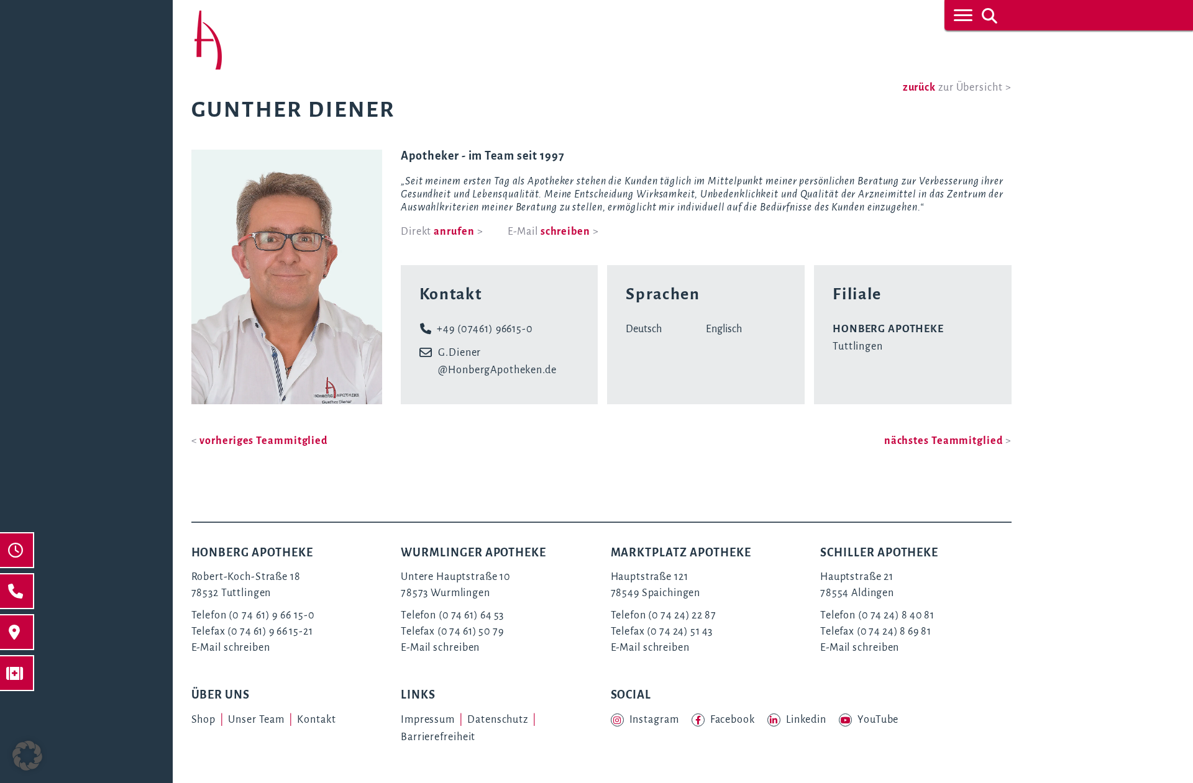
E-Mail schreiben (230, 647)
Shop (203, 719)
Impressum (428, 719)
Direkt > (442, 231)
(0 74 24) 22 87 (682, 615)
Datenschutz (497, 719)
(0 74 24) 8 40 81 (896, 615)
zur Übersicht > (957, 87)
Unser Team (256, 719)
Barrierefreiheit (438, 737)
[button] (27, 755)
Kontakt (316, 719)
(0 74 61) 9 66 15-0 (271, 615)
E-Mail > (553, 231)
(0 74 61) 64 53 (472, 615)
